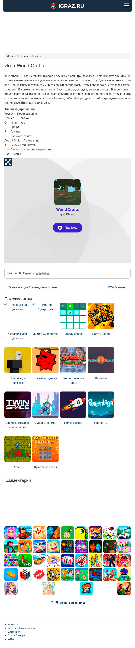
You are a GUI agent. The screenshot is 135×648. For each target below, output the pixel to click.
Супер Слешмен (45, 422)
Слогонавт (14, 631)
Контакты (13, 624)
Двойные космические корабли (17, 425)
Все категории (69, 602)
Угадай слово (73, 333)
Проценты (101, 422)
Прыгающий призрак (18, 380)
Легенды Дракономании (21, 628)
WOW (11, 639)
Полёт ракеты (73, 422)
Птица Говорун (16, 635)
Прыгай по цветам (45, 378)
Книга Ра (101, 378)
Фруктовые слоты (45, 467)
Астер (17, 467)
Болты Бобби (101, 333)
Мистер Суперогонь (45, 333)
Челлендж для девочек (17, 336)
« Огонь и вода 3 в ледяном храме (31, 287)
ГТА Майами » (118, 287)
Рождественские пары (73, 380)
